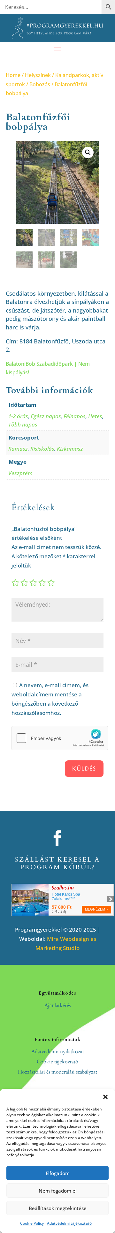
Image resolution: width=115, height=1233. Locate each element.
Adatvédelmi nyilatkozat (57, 1051)
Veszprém (20, 473)
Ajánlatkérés (57, 1005)
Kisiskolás (42, 448)
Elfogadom (58, 1173)
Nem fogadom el (58, 1190)
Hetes (95, 416)
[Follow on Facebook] (57, 838)
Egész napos (46, 416)
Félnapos (75, 416)
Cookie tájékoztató (57, 1061)
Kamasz (18, 448)
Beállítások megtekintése (58, 1208)
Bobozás (39, 84)
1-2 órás (18, 416)
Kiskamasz (70, 448)
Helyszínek (38, 75)
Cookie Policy (32, 1223)
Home (13, 75)
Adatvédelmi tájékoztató (69, 1223)
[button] (105, 1097)
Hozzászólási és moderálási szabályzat (57, 1071)
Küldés (84, 768)
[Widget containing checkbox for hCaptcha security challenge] (60, 738)
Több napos (22, 424)
